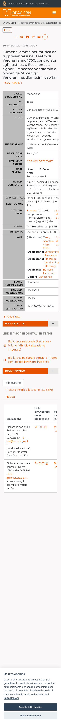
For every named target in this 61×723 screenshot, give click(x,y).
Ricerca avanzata (29, 22)
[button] (21, 37)
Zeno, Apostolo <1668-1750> (48, 243)
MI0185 (40, 426)
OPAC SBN (9, 22)
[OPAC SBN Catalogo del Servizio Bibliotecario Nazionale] (7, 12)
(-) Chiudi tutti (12, 316)
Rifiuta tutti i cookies (30, 715)
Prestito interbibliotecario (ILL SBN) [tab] (29, 389)
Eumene (32, 210)
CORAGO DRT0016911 (40, 161)
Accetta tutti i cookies (30, 707)
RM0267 (41, 463)
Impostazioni (11, 697)
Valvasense (45, 276)
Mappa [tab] (10, 396)
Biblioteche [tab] (13, 382)
